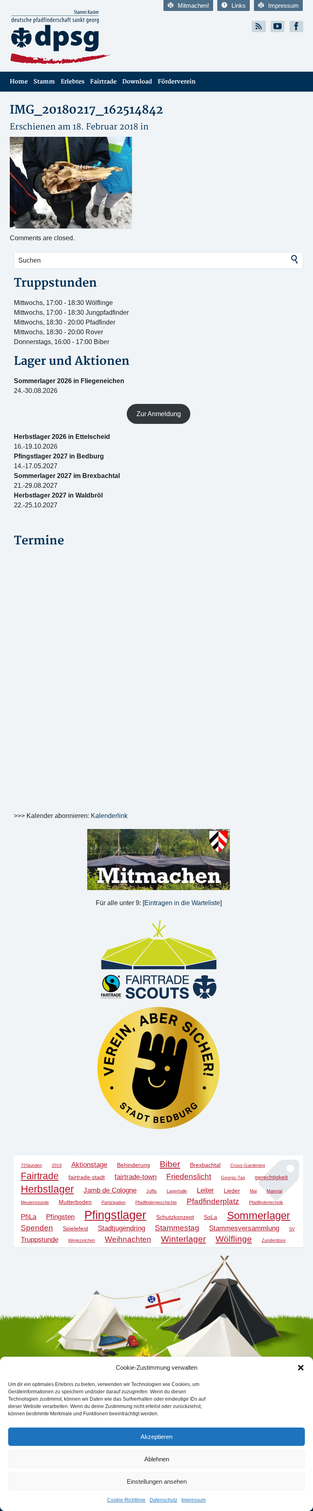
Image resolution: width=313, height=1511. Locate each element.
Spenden (37, 1228)
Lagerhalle (177, 1191)
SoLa (210, 1217)
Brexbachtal (205, 1165)
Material (274, 1191)
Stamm (44, 81)
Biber (170, 1164)
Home (19, 81)
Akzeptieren (156, 1436)
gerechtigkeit (271, 1177)
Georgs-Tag (233, 1177)
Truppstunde (39, 1239)
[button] (301, 1368)
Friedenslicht (188, 1176)
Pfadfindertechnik (266, 1202)
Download (137, 81)
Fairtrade (103, 81)
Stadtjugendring (121, 1228)
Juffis (151, 1191)
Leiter (205, 1190)
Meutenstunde (35, 1202)
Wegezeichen (81, 1240)
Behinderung (133, 1165)
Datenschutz (163, 1500)
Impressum (193, 1500)
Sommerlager (258, 1215)
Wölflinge (234, 1238)
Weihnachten (128, 1239)
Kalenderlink (109, 815)
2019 (57, 1165)
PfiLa (28, 1217)
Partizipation (113, 1202)
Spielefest (75, 1228)
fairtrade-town (135, 1177)
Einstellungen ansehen (157, 1481)
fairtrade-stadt (86, 1177)
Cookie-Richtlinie (126, 1500)
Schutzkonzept (175, 1217)
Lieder (232, 1190)
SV (292, 1228)
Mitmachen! (193, 5)
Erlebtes (72, 81)
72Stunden (31, 1165)
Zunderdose (274, 1240)
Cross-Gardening (247, 1165)
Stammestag (177, 1228)
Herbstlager (47, 1189)
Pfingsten (60, 1217)
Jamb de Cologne (110, 1190)
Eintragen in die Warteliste (182, 902)
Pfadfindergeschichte (156, 1202)
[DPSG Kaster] (80, 37)
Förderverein (177, 81)
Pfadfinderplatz (213, 1201)
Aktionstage (89, 1165)
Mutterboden (75, 1202)
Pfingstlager (115, 1215)
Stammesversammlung (244, 1228)
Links (238, 5)
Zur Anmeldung (159, 413)
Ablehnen (156, 1459)
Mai (253, 1191)
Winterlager (183, 1238)
